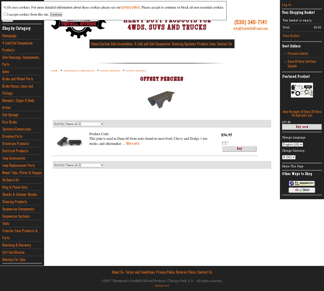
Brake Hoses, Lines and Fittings (17, 89)
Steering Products (14, 201)
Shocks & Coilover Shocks (19, 194)
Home (95, 43)
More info (132, 143)
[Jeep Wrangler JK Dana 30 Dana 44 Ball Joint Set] (302, 96)
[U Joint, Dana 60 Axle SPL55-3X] (69, 142)
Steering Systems (184, 43)
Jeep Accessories (13, 158)
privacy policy (131, 7)
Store (302, 190)
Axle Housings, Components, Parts (21, 61)
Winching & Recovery (16, 245)
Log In (286, 4)
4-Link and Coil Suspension (152, 43)
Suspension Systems (16, 216)
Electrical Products (15, 150)
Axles (5, 71)
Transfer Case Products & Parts (19, 234)
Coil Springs (10, 114)
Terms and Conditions (140, 272)
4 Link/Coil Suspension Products (17, 46)
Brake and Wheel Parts (17, 78)
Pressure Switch (298, 53)
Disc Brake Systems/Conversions (16, 125)
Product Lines (206, 43)
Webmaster (162, 286)
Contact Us (224, 43)
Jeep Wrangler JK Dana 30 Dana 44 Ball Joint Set (302, 113)
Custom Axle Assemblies (116, 43)
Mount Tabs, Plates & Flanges (22, 172)
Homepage (9, 35)
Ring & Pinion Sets (15, 187)
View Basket (291, 35)
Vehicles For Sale (13, 259)
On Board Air (10, 179)
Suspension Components (18, 209)
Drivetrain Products (15, 143)
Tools (5, 223)
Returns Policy (186, 272)
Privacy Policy (165, 272)
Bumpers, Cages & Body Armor (18, 104)
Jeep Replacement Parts (18, 165)
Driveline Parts (12, 136)
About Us (118, 272)
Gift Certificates (13, 252)
